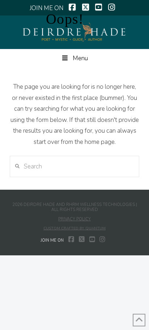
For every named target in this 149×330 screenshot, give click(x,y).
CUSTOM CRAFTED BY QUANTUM (74, 228)
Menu (80, 58)
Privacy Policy (74, 219)
